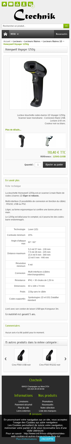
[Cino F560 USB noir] (21, 355)
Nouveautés (61, 34)
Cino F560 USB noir (21, 365)
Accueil (6, 41)
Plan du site (23, 408)
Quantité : (29, 165)
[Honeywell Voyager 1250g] (22, 141)
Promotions (47, 401)
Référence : (46, 156)
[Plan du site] (17, 4)
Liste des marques (47, 411)
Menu (13, 34)
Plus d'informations (27, 439)
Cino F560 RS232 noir (49, 365)
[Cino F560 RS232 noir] (50, 355)
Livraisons (23, 401)
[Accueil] (4, 4)
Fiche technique (13, 186)
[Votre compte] (24, 4)
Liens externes (23, 411)
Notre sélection (47, 408)
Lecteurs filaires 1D (52, 41)
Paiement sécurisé (23, 404)
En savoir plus (12, 180)
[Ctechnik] (35, 15)
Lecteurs (17, 41)
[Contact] (10, 4)
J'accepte (47, 439)
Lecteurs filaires (32, 41)
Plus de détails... (13, 130)
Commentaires (12, 325)
